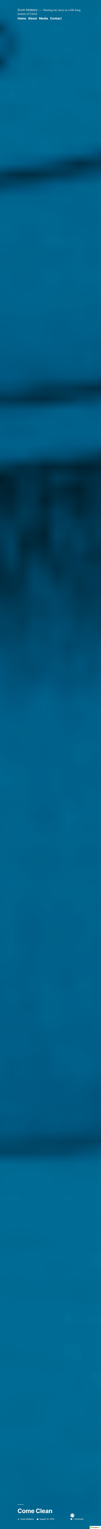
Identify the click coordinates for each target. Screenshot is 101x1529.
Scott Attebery (27, 10)
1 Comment (78, 1519)
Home (21, 18)
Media (43, 18)
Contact (56, 18)
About (32, 18)
